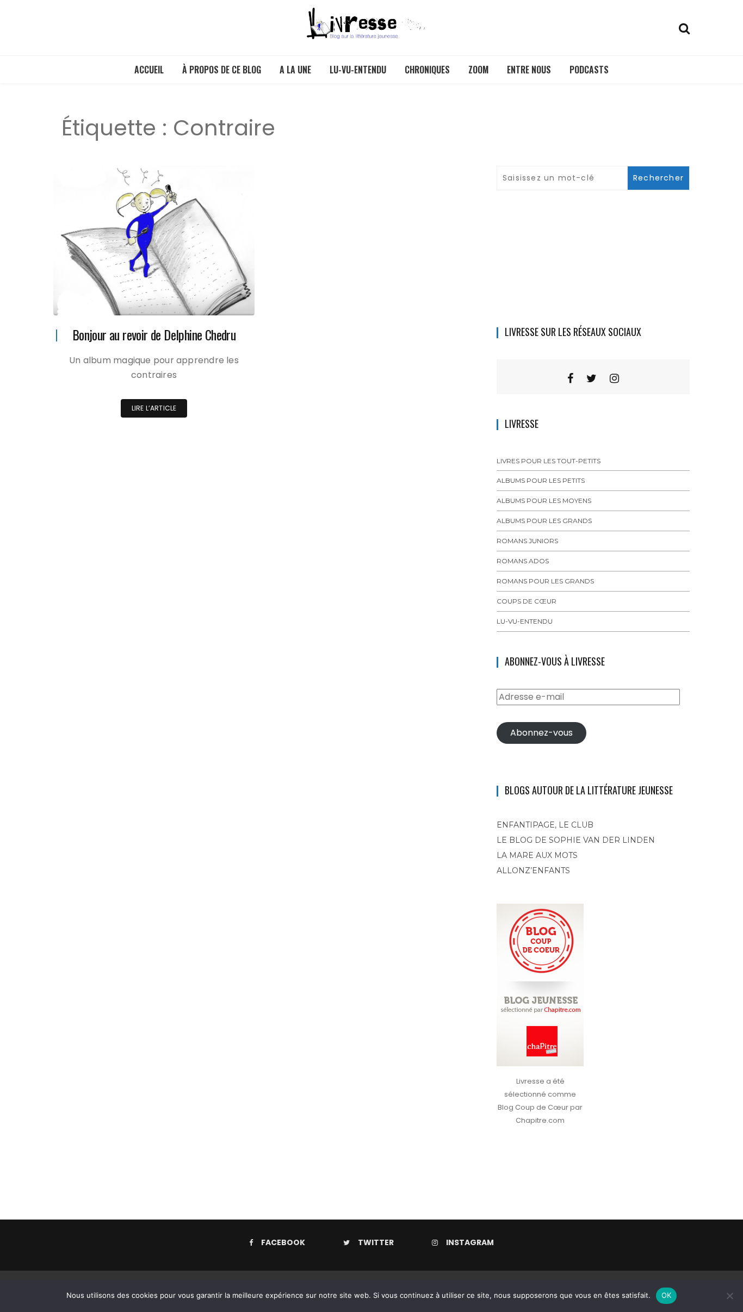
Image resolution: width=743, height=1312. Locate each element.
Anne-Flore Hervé (113, 299)
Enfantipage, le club (545, 825)
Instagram (470, 1242)
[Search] (684, 27)
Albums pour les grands (544, 521)
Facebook (283, 1242)
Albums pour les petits (541, 480)
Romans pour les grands (545, 581)
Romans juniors (527, 541)
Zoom (478, 69)
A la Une (295, 69)
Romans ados (523, 561)
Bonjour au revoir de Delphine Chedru (154, 334)
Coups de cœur (526, 601)
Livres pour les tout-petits (548, 461)
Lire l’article (154, 408)
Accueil (149, 69)
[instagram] (614, 378)
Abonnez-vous (541, 732)
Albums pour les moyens (544, 500)
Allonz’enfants (533, 870)
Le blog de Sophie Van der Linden (576, 840)
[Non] (729, 1295)
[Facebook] (570, 378)
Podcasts (589, 69)
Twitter (376, 1242)
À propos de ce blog (221, 69)
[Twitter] (591, 378)
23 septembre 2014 (210, 299)
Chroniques (427, 69)
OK (666, 1295)
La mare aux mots (537, 855)
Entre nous (529, 69)
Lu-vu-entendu (358, 69)
